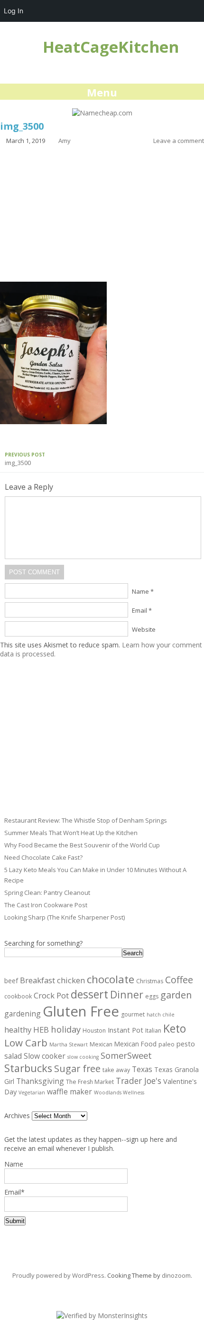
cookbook (18, 996)
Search (132, 953)
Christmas (149, 981)
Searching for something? (43, 943)
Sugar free (77, 1068)
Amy (64, 140)
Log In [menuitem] (13, 11)
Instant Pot (125, 1030)
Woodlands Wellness (119, 1092)
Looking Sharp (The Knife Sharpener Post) (64, 917)
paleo (166, 1044)
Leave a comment (178, 140)
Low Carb (25, 1042)
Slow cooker (44, 1056)
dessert (89, 994)
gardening (22, 1013)
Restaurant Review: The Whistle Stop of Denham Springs (85, 820)
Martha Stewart (68, 1044)
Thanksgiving (40, 1081)
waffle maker (69, 1091)
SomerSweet (126, 1055)
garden (176, 994)
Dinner (126, 994)
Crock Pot (51, 995)
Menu (102, 92)
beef (11, 980)
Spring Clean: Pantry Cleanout (47, 892)
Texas (142, 1069)
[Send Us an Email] (83, 1289)
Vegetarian (32, 1092)
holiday (66, 1029)
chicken (71, 980)
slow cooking (83, 1057)
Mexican (101, 1044)
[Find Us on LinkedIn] (125, 1289)
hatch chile (161, 1014)
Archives (17, 1115)
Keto (174, 1028)
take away (116, 1070)
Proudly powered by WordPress (58, 1275)
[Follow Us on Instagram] (97, 1289)
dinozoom (176, 1275)
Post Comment (34, 572)
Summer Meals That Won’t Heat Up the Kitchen (71, 832)
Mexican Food (135, 1043)
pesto (185, 1043)
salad (13, 1056)
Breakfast (37, 980)
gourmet (133, 1014)
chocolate (110, 979)
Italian (153, 1030)
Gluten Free (81, 1011)
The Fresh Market (90, 1082)
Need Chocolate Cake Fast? (43, 857)
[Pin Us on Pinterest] (111, 1289)
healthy (17, 1029)
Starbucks (28, 1068)
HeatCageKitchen (111, 46)
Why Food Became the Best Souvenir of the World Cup (82, 845)
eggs (151, 996)
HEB (41, 1029)
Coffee (179, 979)
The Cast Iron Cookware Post (45, 905)
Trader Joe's (138, 1080)
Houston (94, 1030)
